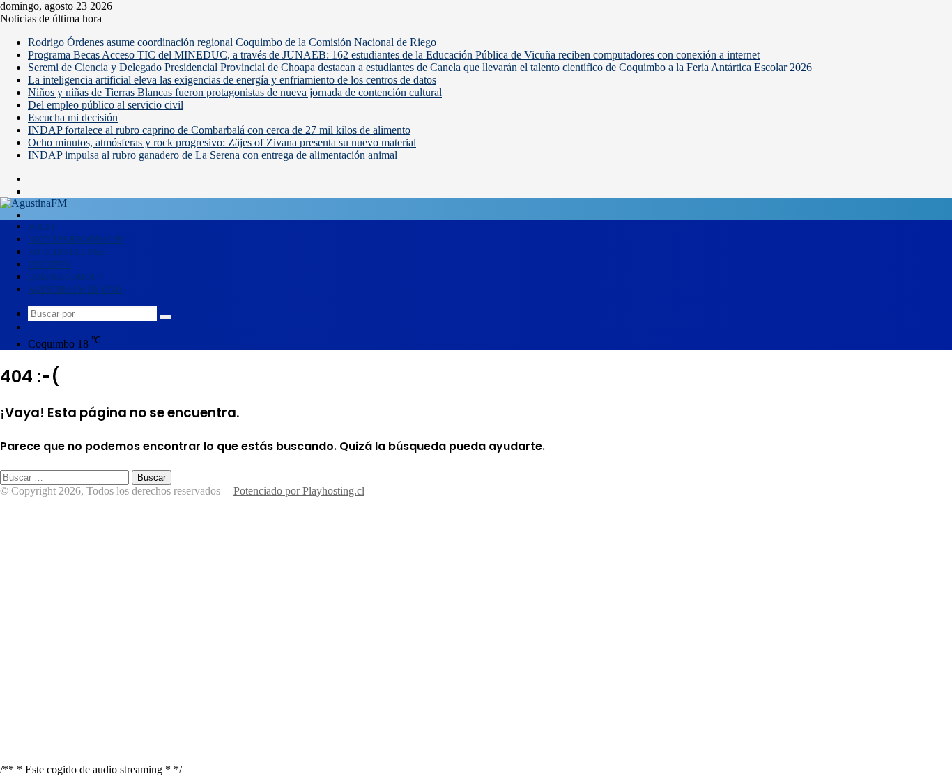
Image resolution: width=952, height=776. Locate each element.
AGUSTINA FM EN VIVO (75, 290)
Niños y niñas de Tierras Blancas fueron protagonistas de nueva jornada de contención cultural (235, 92)
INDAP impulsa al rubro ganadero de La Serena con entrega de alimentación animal (212, 155)
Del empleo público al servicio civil (105, 105)
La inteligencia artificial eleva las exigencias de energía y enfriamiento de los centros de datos (232, 80)
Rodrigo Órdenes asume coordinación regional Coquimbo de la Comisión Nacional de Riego (232, 42)
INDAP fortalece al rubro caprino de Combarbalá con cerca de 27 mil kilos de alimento (219, 130)
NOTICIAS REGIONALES (75, 240)
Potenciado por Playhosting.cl (298, 491)
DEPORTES (49, 265)
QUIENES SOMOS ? (65, 277)
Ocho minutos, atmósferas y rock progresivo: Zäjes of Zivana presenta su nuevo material (222, 142)
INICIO (41, 227)
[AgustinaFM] (33, 203)
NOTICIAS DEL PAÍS (67, 252)
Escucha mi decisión (73, 117)
